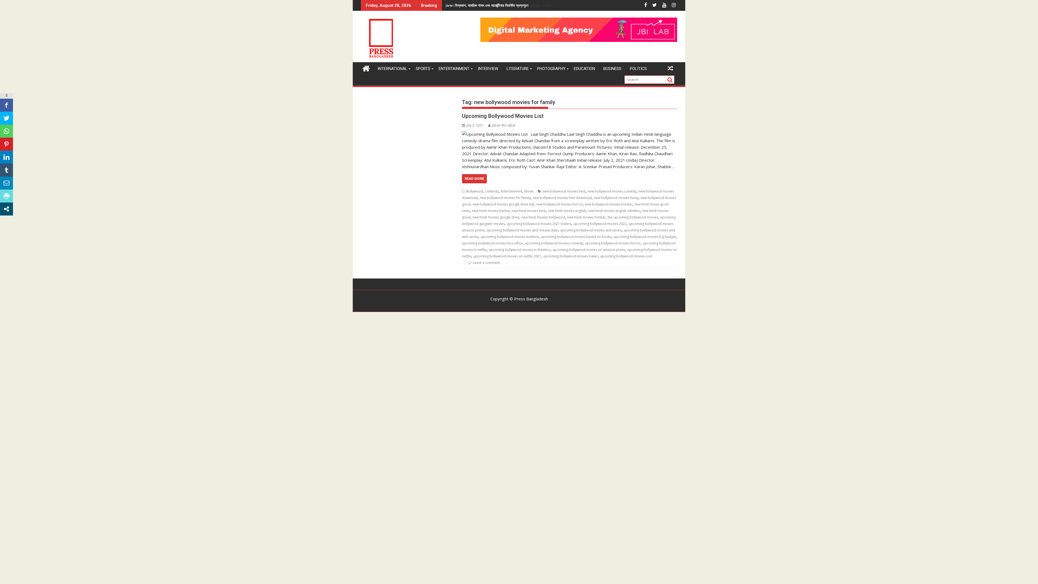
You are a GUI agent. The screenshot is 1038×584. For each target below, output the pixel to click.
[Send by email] (6, 183)
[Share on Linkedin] (6, 157)
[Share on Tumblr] (6, 170)
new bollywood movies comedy (612, 191)
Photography (551, 68)
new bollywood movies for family (505, 197)
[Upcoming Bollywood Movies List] (495, 134)
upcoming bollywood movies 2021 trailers (539, 223)
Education (584, 68)
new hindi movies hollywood (543, 217)
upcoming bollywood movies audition (510, 236)
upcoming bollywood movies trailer (570, 256)
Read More (474, 179)
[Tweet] (6, 118)
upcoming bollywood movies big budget (645, 236)
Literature (518, 68)
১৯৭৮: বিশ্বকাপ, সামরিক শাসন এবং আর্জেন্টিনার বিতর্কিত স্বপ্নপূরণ (486, 5)
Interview (488, 68)
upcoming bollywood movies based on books (576, 236)
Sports (423, 68)
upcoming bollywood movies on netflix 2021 (507, 256)
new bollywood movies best (564, 191)
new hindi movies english (567, 210)
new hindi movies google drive (496, 217)
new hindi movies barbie (491, 210)
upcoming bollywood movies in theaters (519, 249)
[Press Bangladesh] (366, 68)
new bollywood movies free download (562, 197)
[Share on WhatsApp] (6, 131)
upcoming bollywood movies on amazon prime (589, 249)
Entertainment (454, 68)
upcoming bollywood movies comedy (554, 243)
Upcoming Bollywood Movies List (503, 116)
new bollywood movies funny (616, 197)
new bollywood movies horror (559, 204)
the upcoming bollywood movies (633, 217)
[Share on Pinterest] (6, 144)
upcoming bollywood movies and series (590, 230)
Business (612, 68)
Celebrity (492, 191)
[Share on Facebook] (6, 105)
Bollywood (474, 191)
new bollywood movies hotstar (608, 204)
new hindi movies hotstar (586, 217)
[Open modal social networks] (6, 209)
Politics (638, 68)
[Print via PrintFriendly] (6, 196)
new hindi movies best (529, 210)
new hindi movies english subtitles (614, 210)
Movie (529, 191)
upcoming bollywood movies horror (613, 243)
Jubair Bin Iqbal (503, 125)
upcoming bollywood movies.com (626, 256)
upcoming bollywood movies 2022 (600, 223)
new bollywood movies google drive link (503, 204)
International (392, 68)
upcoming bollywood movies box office (492, 243)
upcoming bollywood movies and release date (522, 230)
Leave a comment (486, 262)
